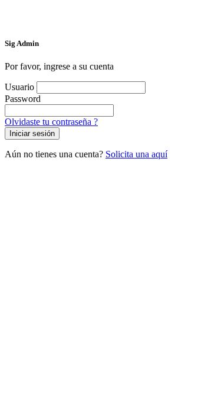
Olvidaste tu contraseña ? (51, 122)
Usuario (19, 87)
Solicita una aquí (136, 154)
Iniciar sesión (32, 133)
